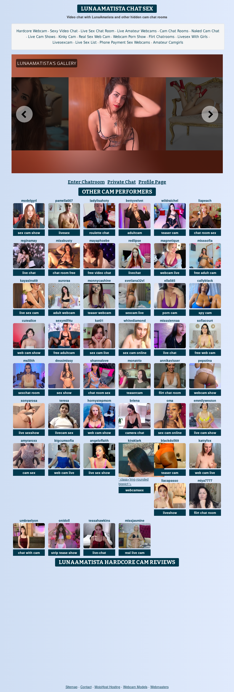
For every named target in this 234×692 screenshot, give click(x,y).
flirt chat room (170, 392)
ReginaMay (29, 240)
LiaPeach (205, 200)
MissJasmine (134, 520)
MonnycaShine (99, 280)
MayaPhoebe (99, 240)
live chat (29, 272)
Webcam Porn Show (129, 37)
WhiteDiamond (135, 320)
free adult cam (205, 272)
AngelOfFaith (99, 440)
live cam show (205, 432)
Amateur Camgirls (168, 42)
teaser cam (169, 232)
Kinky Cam (67, 37)
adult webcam (64, 312)
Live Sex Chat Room (97, 31)
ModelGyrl (29, 200)
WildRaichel (169, 200)
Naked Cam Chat (205, 31)
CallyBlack (205, 280)
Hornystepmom (99, 400)
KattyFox (205, 440)
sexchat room (29, 392)
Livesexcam (62, 42)
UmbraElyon (29, 520)
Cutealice (29, 320)
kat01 (99, 320)
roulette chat (99, 232)
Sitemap (71, 686)
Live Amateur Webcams (137, 31)
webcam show (205, 392)
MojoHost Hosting (107, 686)
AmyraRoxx (29, 440)
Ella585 (169, 280)
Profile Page (152, 182)
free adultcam (64, 352)
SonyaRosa (29, 400)
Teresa (64, 400)
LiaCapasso (169, 480)
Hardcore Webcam (31, 31)
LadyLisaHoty (99, 200)
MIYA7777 (205, 480)
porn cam (169, 312)
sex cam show (29, 232)
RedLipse (134, 240)
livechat (134, 272)
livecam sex (64, 432)
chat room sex (205, 232)
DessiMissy (64, 360)
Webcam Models (135, 686)
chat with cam (29, 552)
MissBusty (64, 240)
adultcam (135, 232)
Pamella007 (64, 200)
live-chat (99, 552)
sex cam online (134, 352)
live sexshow (29, 432)
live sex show (99, 472)
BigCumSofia (64, 440)
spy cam (205, 312)
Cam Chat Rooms (174, 31)
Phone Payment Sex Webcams (125, 42)
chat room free (64, 272)
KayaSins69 (29, 280)
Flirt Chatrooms (162, 37)
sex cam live (99, 352)
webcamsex (134, 490)
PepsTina (205, 360)
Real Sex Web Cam (94, 37)
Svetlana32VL (134, 280)
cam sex (29, 472)
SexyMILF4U (64, 320)
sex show (64, 392)
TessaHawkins (99, 520)
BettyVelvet (134, 200)
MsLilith (29, 360)
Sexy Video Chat (64, 31)
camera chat (134, 432)
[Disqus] (117, 626)
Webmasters (159, 686)
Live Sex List (86, 42)
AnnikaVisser (170, 360)
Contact (86, 686)
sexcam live (134, 312)
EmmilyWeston (205, 400)
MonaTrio (135, 360)
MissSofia (205, 240)
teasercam (135, 392)
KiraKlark (134, 440)
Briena (135, 400)
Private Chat (121, 182)
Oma (170, 400)
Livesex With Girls (193, 37)
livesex (64, 232)
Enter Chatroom (86, 182)
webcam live (169, 272)
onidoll (64, 520)
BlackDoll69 (170, 440)
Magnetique (170, 240)
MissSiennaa (170, 320)
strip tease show (64, 552)
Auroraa (64, 280)
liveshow (170, 512)
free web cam (205, 352)
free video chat (99, 272)
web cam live (64, 472)
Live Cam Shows (42, 37)
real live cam (134, 552)
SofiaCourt (205, 320)
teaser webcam (99, 312)
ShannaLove (99, 360)
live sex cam (29, 312)
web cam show (28, 352)
